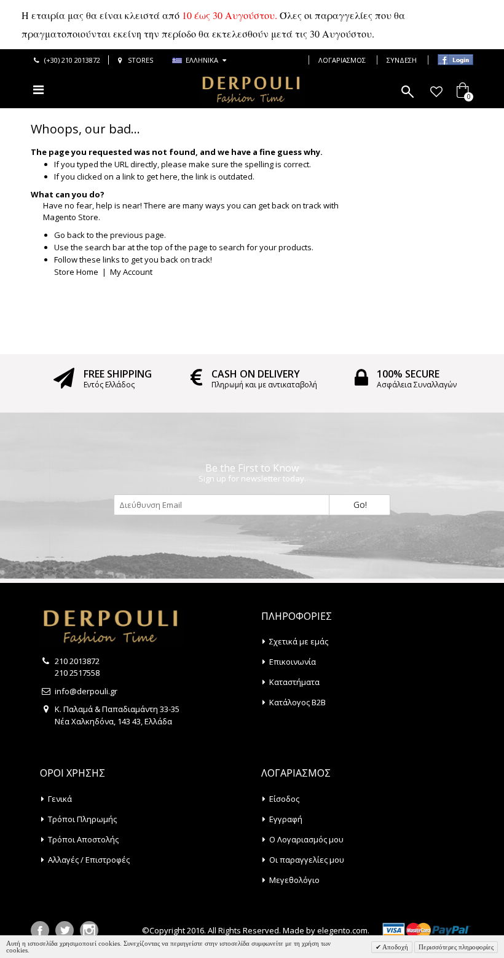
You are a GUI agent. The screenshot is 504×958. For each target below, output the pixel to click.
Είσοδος (284, 798)
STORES (140, 60)
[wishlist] (436, 91)
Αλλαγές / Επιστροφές (89, 859)
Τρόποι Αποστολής (83, 839)
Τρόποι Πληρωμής (82, 819)
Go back (69, 234)
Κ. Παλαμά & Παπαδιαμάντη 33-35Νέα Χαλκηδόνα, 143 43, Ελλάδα (117, 715)
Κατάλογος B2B (297, 702)
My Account (131, 271)
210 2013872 (77, 661)
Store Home (76, 271)
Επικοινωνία (292, 661)
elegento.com (342, 930)
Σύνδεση (402, 60)
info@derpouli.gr (86, 691)
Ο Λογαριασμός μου (306, 839)
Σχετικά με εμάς (298, 641)
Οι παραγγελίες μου (306, 859)
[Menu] (38, 89)
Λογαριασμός (342, 60)
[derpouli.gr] (252, 89)
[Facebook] (40, 930)
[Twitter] (64, 930)
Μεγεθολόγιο (294, 879)
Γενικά (60, 798)
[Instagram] (89, 930)
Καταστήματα (294, 681)
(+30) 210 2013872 (72, 60)
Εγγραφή (285, 819)
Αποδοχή (394, 947)
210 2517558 (77, 672)
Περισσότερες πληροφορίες (456, 947)
